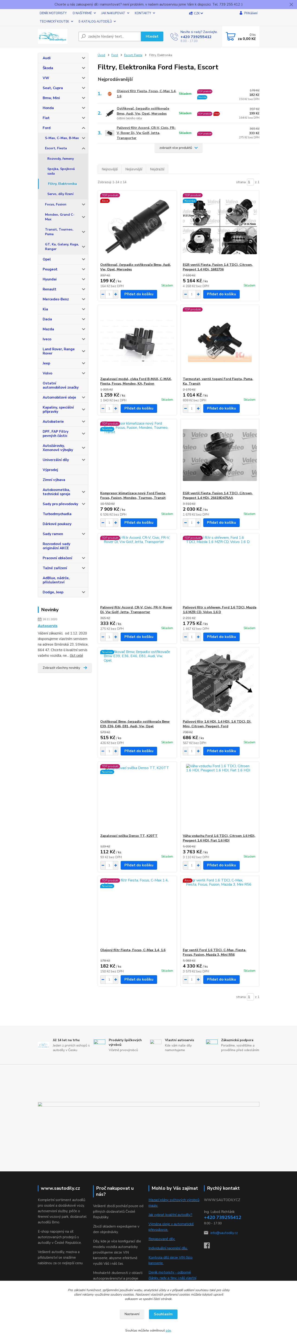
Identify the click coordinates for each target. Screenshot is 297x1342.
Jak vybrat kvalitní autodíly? (170, 1214)
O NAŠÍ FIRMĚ (82, 13)
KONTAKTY (143, 13)
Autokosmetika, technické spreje (56, 491)
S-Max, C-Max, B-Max (62, 138)
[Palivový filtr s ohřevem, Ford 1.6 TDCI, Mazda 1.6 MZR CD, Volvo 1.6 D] (220, 569)
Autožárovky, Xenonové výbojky (58, 447)
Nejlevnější (133, 169)
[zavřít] (291, 4)
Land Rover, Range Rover (59, 351)
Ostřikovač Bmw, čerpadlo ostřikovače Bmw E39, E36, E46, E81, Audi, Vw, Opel (135, 723)
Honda (48, 108)
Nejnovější (110, 169)
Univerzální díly (56, 460)
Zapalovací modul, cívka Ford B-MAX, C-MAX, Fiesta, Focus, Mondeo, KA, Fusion (136, 381)
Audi (47, 58)
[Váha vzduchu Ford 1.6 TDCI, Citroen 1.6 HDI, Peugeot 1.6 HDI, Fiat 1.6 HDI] (220, 797)
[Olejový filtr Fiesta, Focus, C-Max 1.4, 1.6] (137, 912)
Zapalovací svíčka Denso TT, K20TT (129, 836)
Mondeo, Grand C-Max (59, 216)
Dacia (47, 319)
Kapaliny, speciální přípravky (58, 409)
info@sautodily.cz (224, 1233)
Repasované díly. (161, 1239)
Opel (47, 259)
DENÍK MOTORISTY (53, 13)
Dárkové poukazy (57, 524)
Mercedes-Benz (56, 299)
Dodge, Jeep (53, 592)
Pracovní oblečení (57, 558)
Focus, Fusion (55, 204)
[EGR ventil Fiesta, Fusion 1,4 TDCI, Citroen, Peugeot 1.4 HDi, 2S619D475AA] (220, 455)
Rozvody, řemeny (60, 158)
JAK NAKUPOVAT (113, 13)
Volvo (47, 373)
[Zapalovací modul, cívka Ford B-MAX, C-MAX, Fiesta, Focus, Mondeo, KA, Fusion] (137, 340)
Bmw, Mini (51, 98)
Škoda (48, 68)
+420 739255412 (196, 36)
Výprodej (50, 470)
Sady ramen (53, 534)
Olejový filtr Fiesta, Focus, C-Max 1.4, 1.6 (146, 93)
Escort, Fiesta (56, 148)
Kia (45, 309)
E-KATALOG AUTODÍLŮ (95, 21)
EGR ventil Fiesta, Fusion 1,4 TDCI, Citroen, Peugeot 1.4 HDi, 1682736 (218, 267)
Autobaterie (53, 421)
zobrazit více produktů (175, 148)
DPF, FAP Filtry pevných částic (55, 433)
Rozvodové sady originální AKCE (56, 546)
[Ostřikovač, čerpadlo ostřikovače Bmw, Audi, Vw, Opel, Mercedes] (137, 226)
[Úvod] (56, 36)
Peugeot (50, 269)
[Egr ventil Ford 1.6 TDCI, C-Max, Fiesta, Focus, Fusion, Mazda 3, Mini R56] (220, 912)
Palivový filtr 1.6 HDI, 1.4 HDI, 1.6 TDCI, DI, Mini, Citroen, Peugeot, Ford (217, 723)
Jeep (46, 363)
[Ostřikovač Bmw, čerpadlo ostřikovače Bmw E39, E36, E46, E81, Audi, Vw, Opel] (137, 683)
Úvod (101, 55)
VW (46, 78)
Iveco (47, 339)
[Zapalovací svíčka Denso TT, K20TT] (137, 797)
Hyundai (50, 279)
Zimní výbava (54, 480)
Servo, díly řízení (60, 194)
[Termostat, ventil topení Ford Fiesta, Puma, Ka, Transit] (220, 340)
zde (168, 1330)
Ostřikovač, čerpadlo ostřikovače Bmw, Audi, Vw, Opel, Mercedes (143, 111)
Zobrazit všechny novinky (61, 668)
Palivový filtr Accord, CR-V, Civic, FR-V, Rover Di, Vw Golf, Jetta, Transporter (146, 133)
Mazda (48, 329)
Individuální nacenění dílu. (168, 1248)
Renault (49, 289)
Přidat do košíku (138, 294)
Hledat (152, 36)
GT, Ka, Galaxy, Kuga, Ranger (62, 246)
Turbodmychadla (57, 514)
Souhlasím (163, 1314)
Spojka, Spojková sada (61, 171)
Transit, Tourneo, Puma (59, 231)
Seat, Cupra (53, 88)
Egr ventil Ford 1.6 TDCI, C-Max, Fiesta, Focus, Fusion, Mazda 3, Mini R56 (214, 952)
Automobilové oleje (59, 397)
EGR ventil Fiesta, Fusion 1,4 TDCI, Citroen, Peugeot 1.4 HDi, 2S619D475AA (218, 495)
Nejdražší (157, 169)
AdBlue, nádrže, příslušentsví (56, 580)
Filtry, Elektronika (62, 184)
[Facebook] (209, 1247)
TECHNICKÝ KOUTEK (54, 21)
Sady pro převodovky (60, 504)
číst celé (76, 655)
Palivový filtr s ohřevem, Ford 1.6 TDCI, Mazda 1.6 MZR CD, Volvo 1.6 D (219, 609)
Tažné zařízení (55, 568)
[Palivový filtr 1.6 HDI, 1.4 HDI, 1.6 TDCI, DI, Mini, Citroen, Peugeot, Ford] (220, 683)
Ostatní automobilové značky (61, 385)
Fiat (46, 118)
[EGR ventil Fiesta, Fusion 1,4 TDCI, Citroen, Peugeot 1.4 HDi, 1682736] (220, 226)
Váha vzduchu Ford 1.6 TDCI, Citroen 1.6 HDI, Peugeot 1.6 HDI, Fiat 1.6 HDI (219, 838)
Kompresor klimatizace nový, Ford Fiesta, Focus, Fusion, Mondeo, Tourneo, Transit (133, 495)
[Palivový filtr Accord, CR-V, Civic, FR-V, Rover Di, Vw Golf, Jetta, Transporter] (137, 569)
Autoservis (48, 625)
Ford (47, 128)
